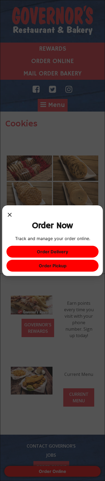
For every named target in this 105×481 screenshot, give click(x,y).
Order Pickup (52, 265)
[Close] (9, 215)
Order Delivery (52, 251)
